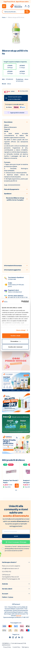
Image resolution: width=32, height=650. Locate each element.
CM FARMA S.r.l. (6, 643)
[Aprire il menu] (4, 6)
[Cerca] (27, 12)
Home (3, 17)
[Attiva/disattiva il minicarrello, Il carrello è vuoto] (28, 6)
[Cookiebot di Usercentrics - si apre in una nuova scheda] (22, 301)
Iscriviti (16, 536)
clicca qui (18, 615)
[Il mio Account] (25, 6)
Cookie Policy (16, 647)
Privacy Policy (7, 647)
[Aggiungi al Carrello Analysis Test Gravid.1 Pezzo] (17, 486)
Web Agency (25, 647)
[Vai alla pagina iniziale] (16, 6)
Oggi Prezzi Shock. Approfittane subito (16, 1)
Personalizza (14, 341)
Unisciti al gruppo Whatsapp (17, 542)
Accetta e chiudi (15, 335)
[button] (16, 562)
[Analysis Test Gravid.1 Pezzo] (11, 471)
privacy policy (9, 548)
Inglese (10, 597)
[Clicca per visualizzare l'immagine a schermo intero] (16, 33)
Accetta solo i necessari (15, 347)
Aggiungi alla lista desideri (17, 112)
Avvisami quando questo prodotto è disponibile (15, 98)
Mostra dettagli (21, 330)
